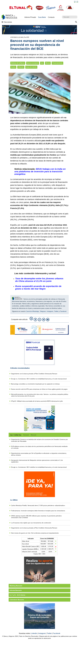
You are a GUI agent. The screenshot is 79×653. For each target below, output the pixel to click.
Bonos (48, 63)
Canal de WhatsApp (32, 311)
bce (42, 63)
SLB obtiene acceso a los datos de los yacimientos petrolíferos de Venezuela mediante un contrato (39, 447)
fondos (13, 67)
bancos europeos (32, 63)
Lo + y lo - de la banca (17, 595)
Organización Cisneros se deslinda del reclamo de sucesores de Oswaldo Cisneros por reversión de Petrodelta (39, 440)
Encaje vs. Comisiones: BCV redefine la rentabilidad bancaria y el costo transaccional (39, 379)
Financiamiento (57, 63)
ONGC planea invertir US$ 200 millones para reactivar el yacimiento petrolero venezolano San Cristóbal (36, 516)
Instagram (50, 311)
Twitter (56, 311)
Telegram (43, 311)
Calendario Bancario (17, 599)
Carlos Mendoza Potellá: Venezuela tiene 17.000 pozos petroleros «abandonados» (38, 505)
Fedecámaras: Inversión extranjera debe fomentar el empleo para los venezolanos (38, 510)
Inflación (21, 67)
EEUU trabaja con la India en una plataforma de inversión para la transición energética (40, 171)
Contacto (51, 17)
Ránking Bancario (16, 586)
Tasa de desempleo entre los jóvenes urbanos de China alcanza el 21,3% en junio (39, 279)
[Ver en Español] (77, 1)
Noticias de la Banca (17, 63)
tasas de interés (31, 67)
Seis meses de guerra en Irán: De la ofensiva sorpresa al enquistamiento (35, 533)
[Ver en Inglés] (75, 1)
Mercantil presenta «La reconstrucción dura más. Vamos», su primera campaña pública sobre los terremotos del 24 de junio (39, 395)
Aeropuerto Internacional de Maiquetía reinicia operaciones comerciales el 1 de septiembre (37, 461)
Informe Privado (30, 17)
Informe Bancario (16, 590)
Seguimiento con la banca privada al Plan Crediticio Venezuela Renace (34, 373)
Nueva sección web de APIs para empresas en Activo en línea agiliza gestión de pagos (39, 389)
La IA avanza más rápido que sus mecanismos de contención (31, 523)
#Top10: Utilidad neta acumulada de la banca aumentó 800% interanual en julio (37, 401)
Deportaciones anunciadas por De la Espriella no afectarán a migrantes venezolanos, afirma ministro (39, 454)
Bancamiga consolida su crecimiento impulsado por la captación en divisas (35, 384)
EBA (39, 135)
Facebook (63, 311)
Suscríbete (42, 17)
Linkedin (34, 633)
